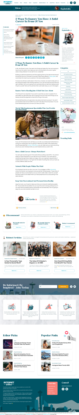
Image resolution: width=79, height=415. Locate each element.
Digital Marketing (68, 79)
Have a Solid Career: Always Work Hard (8, 43)
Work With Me (51, 386)
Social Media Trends (68, 100)
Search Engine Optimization (68, 97)
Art (47, 2)
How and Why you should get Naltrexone (16, 412)
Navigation (51, 390)
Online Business (68, 92)
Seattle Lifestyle (42, 2)
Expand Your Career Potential (68, 83)
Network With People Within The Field (8, 47)
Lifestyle (25, 2)
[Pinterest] (74, 3)
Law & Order (68, 89)
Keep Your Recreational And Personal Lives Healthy (9, 52)
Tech (21, 2)
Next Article (53, 207)
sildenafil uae (29, 414)
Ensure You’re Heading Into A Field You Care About (9, 31)
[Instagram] (71, 3)
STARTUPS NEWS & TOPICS (68, 103)
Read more (18, 227)
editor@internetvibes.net (67, 385)
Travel (30, 2)
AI (68, 71)
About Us (57, 2)
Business (16, 2)
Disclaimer (50, 388)
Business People (68, 77)
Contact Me (63, 2)
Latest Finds (52, 2)
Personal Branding (68, 94)
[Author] (36, 199)
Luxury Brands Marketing (69, 132)
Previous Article (22, 207)
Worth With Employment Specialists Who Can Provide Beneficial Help (8, 37)
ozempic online (46, 414)
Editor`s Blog (51, 393)
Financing (68, 86)
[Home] (8, 2)
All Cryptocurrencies (68, 74)
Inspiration (35, 2)
